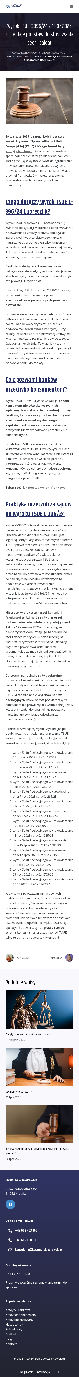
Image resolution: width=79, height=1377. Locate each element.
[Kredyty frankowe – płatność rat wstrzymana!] (39, 1009)
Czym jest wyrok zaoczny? (19, 1091)
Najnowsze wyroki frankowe (44, 488)
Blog (9, 1339)
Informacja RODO (47, 1372)
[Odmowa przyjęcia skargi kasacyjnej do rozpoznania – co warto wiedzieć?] (39, 1124)
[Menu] (71, 6)
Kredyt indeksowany (19, 1320)
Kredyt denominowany (21, 1315)
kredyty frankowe (19, 151)
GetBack (11, 1334)
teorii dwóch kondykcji (41, 329)
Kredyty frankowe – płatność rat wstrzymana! (28, 1034)
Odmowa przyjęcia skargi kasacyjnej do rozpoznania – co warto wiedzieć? (37, 1151)
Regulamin (26, 1372)
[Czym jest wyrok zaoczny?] (39, 1067)
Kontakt (11, 1344)
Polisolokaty (14, 1329)
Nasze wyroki (15, 1325)
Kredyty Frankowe (18, 1310)
